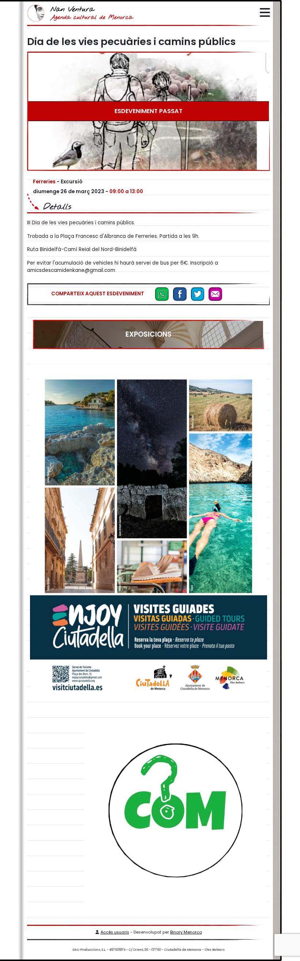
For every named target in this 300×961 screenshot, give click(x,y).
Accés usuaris (115, 932)
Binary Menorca (186, 932)
